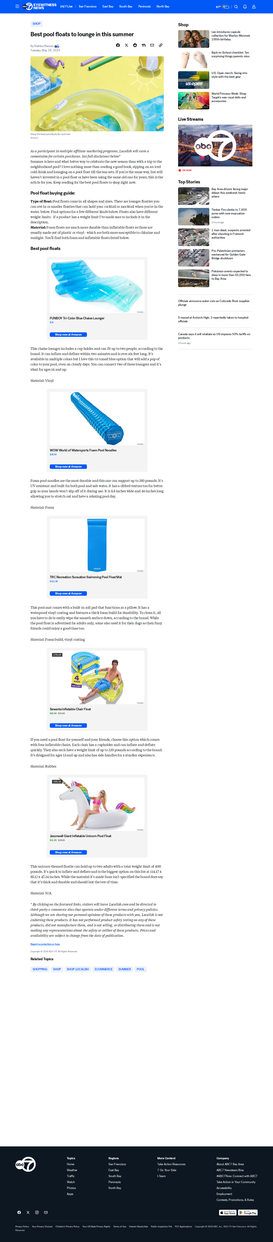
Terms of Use (119, 1226)
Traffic (71, 1176)
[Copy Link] (160, 45)
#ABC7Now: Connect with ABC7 (237, 1176)
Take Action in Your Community (236, 1182)
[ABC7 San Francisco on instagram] (37, 1212)
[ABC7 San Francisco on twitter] (28, 1212)
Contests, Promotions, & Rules (235, 1199)
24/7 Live (66, 6)
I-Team (161, 1176)
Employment (224, 1194)
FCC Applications (183, 1226)
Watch (71, 1182)
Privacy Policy (22, 1226)
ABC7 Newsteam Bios (230, 1170)
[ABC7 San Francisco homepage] (39, 7)
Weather (72, 1170)
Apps (70, 1194)
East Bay (108, 6)
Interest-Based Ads (138, 1226)
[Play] (215, 145)
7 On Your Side (166, 1170)
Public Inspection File (161, 1226)
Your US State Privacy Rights (96, 1226)
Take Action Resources (171, 1164)
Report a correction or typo (45, 944)
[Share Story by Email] (152, 45)
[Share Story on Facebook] (118, 45)
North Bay (163, 6)
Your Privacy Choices (42, 1226)
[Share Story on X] (126, 45)
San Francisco (88, 6)
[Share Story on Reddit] (135, 45)
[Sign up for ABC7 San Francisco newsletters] (46, 1212)
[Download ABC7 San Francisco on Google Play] (248, 1213)
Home (70, 1164)
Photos (71, 1188)
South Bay (125, 6)
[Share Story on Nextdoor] (143, 45)
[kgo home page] (25, 1164)
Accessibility (224, 1188)
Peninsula (144, 6)
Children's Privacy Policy (67, 1226)
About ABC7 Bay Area (230, 1164)
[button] (17, 6)
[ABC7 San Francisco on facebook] (19, 1212)
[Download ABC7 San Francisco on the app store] (228, 1213)
